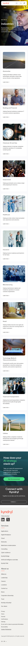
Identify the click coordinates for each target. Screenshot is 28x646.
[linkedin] (3, 519)
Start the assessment (14, 479)
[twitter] (8, 519)
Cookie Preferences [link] (6, 629)
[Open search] (21, 3)
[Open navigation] (24, 3)
